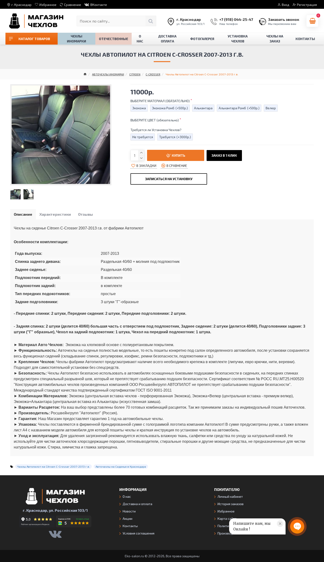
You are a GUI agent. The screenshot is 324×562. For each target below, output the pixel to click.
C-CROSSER (153, 74)
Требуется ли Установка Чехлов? (155, 130)
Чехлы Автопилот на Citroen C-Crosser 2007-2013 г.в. (53, 466)
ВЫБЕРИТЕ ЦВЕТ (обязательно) (154, 120)
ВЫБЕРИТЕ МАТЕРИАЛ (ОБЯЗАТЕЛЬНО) (160, 101)
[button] (15, 134)
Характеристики (55, 214)
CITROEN (134, 74)
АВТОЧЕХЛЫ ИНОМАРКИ (108, 74)
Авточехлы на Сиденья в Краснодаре (121, 466)
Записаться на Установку (168, 179)
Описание (23, 214)
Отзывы (85, 214)
